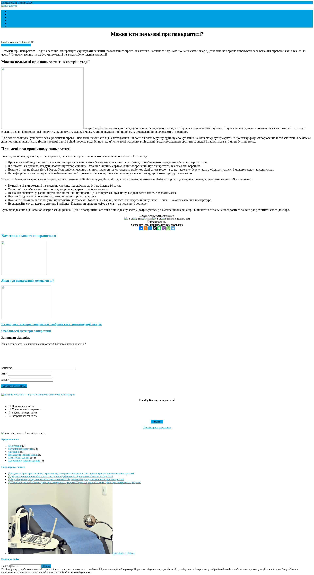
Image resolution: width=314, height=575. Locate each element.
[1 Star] (128, 218)
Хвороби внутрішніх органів (24, 23)
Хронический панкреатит (26, 409)
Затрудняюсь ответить (24, 415)
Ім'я (4, 373)
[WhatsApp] (168, 228)
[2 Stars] (138, 218)
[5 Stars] (167, 218)
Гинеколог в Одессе (124, 553)
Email (5, 379)
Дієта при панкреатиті (20, 17)
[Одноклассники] (146, 228)
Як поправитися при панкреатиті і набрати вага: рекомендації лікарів (51, 324)
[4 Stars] (157, 218)
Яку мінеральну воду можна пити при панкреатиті (95, 479)
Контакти (13, 26)
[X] (155, 228)
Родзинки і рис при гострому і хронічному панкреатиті (103, 473)
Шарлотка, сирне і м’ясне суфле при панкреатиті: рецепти (108, 482)
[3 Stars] (147, 218)
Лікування (13, 14)
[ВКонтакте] (141, 228)
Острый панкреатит (23, 406)
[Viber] (164, 228)
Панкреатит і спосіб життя (22, 20)
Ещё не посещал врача (24, 412)
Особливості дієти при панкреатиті (26, 331)
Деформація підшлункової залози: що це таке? (87, 476)
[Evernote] (159, 228)
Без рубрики (15, 445)
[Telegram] (173, 228)
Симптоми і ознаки (18, 11)
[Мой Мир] (150, 228)
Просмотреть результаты (157, 427)
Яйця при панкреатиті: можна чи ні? (27, 280)
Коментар (6, 367)
